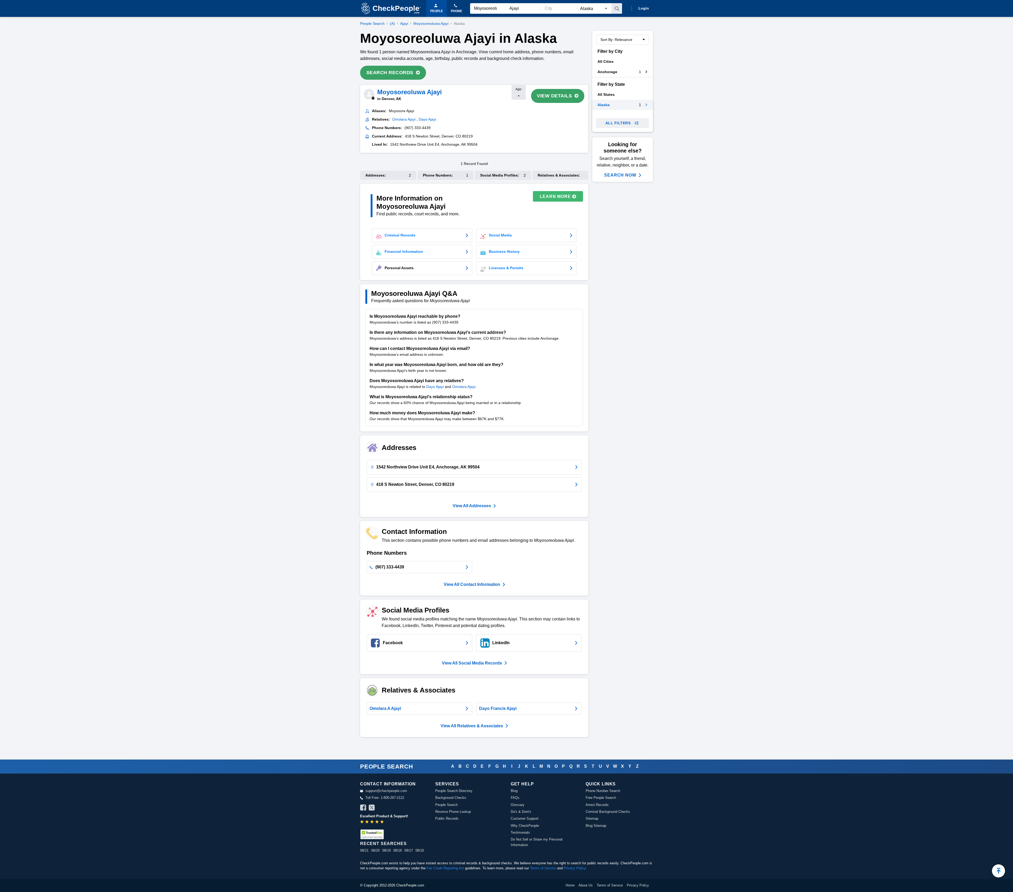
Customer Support (524, 818)
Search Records (389, 72)
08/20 (375, 850)
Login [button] (643, 8)
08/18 (397, 850)
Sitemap (592, 818)
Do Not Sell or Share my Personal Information (536, 842)
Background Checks (450, 798)
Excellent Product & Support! (384, 816)
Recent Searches (383, 843)
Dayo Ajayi (435, 387)
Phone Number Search (603, 791)
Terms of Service (543, 868)
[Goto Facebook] (363, 808)
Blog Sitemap (596, 826)
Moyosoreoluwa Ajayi (430, 23)
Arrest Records (597, 805)
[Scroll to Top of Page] (998, 870)
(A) (392, 23)
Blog (514, 791)
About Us (586, 885)
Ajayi (404, 23)
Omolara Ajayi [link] (403, 119)
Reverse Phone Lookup (453, 812)
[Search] (616, 8)
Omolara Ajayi (463, 387)
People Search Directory (453, 791)
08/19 (386, 850)
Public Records (446, 818)
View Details (554, 95)
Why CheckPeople (525, 826)
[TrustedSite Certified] (372, 834)
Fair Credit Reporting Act (445, 868)
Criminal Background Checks (608, 812)
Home (570, 885)
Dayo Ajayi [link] (427, 119)
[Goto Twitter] (372, 808)
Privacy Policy (575, 868)
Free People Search (601, 798)
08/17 (408, 850)
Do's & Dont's (521, 812)
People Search (372, 23)
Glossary (517, 805)
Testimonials (520, 832)
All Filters (618, 123)
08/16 (419, 850)
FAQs (515, 798)
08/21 (364, 850)
